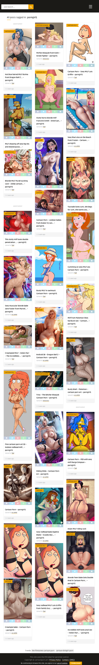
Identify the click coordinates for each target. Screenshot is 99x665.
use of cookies (62, 663)
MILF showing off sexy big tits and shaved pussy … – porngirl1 (17, 147)
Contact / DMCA (68, 660)
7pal (75, 77)
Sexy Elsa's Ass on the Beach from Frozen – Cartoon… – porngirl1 (79, 140)
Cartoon (70, 91)
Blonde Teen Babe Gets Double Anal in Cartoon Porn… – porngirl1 (80, 580)
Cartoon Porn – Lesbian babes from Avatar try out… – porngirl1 (48, 223)
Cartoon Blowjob (42, 25)
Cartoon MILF (72, 25)
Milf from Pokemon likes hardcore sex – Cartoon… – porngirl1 (79, 321)
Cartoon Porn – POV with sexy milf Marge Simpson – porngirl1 (80, 462)
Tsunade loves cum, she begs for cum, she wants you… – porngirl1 (80, 210)
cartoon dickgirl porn (64, 651)
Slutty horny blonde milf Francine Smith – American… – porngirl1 (49, 121)
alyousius (46, 59)
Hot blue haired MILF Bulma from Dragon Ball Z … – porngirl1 (16, 77)
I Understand (75, 663)
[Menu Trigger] (90, 6)
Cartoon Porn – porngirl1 (15, 510)
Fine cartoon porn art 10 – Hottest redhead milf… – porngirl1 (16, 447)
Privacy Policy (55, 660)
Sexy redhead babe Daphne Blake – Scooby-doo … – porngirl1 (47, 535)
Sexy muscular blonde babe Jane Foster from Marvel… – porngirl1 (16, 309)
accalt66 (77, 146)
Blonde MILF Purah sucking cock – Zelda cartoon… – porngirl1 (16, 184)
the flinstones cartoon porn (43, 651)
